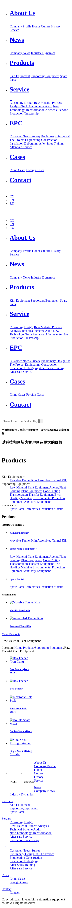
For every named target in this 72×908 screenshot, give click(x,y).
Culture (45, 26)
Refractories (32, 509)
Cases (17, 381)
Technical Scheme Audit (36, 106)
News (17, 264)
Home (18, 647)
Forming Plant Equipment (26, 491)
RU (12, 203)
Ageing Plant (57, 487)
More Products (11, 634)
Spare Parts (17, 509)
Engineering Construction (41, 140)
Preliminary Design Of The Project (32, 854)
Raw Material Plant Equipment (29, 487)
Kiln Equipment (20, 76)
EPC (16, 347)
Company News (20, 53)
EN (12, 200)
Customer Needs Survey (25, 136)
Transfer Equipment (41, 494)
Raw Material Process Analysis (29, 825)
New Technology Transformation (34, 108)
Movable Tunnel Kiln (23, 480)
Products (22, 287)
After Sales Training (51, 143)
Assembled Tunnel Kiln (52, 480)
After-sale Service (56, 110)
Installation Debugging (24, 143)
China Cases (17, 170)
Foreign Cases (35, 170)
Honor (36, 26)
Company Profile (20, 26)
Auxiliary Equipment (37, 501)
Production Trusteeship (24, 113)
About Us (22, 237)
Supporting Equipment (45, 76)
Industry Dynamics (43, 53)
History (56, 26)
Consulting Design (21, 102)
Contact (20, 404)
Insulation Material (52, 509)
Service (14, 30)
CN (12, 196)
